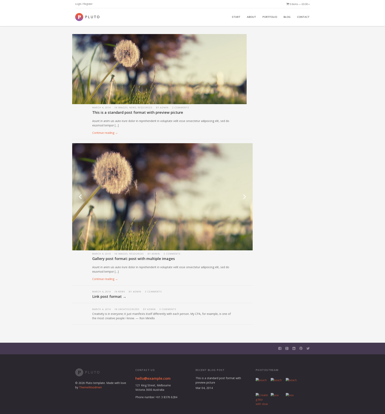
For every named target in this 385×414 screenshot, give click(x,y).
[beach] (262, 384)
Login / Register (84, 4)
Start (236, 17)
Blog (287, 17)
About (251, 17)
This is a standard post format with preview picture (137, 112)
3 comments (172, 253)
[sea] (277, 399)
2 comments (180, 107)
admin (164, 107)
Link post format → (109, 296)
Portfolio (269, 17)
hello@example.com (153, 378)
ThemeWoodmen (90, 387)
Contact (303, 17)
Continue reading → (105, 133)
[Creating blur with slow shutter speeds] (262, 399)
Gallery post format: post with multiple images (133, 258)
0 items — (298, 4)
